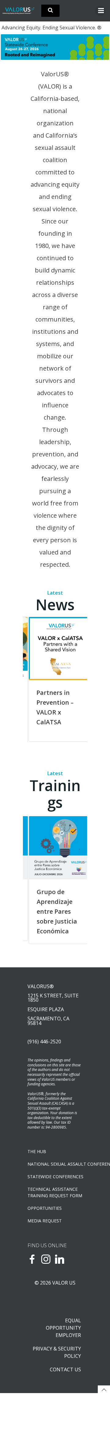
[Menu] (100, 11)
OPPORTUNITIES (45, 1208)
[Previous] (35, 679)
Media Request (45, 1221)
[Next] (97, 47)
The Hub (37, 1151)
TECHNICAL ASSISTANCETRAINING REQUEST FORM (55, 1192)
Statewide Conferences (55, 1176)
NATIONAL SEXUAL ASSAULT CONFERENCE (55, 1164)
